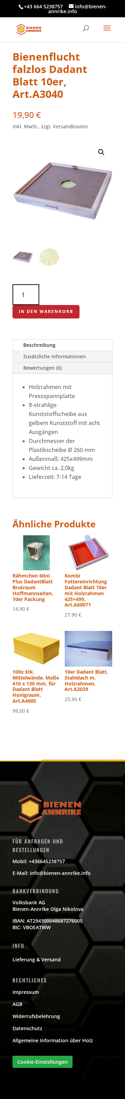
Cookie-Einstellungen (42, 1062)
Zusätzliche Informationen (54, 356)
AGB (17, 1004)
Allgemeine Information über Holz (52, 1040)
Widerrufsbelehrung (36, 1016)
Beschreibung (39, 345)
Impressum (25, 992)
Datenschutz (27, 1028)
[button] (101, 152)
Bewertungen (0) (42, 367)
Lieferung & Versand (36, 959)
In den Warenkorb (46, 311)
